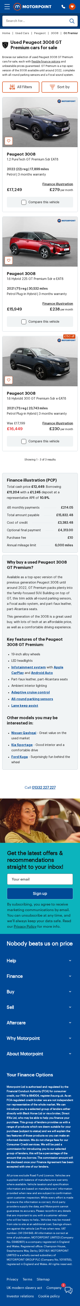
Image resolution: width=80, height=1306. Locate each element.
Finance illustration (57, 184)
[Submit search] (72, 21)
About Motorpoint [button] (25, 1053)
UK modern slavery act (24, 1288)
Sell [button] (10, 1007)
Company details (59, 1288)
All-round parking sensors (32, 699)
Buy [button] (10, 991)
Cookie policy (49, 1296)
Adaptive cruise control (30, 692)
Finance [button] (15, 976)
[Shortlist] (72, 6)
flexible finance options (46, 61)
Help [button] (11, 960)
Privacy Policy (25, 926)
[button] (7, 6)
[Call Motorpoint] (63, 6)
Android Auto (42, 672)
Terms (27, 1279)
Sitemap (43, 1279)
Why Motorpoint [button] (23, 1038)
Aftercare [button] (16, 1022)
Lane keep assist (24, 705)
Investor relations (20, 1296)
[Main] (32, 7)
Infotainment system (28, 667)
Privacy (12, 1279)
